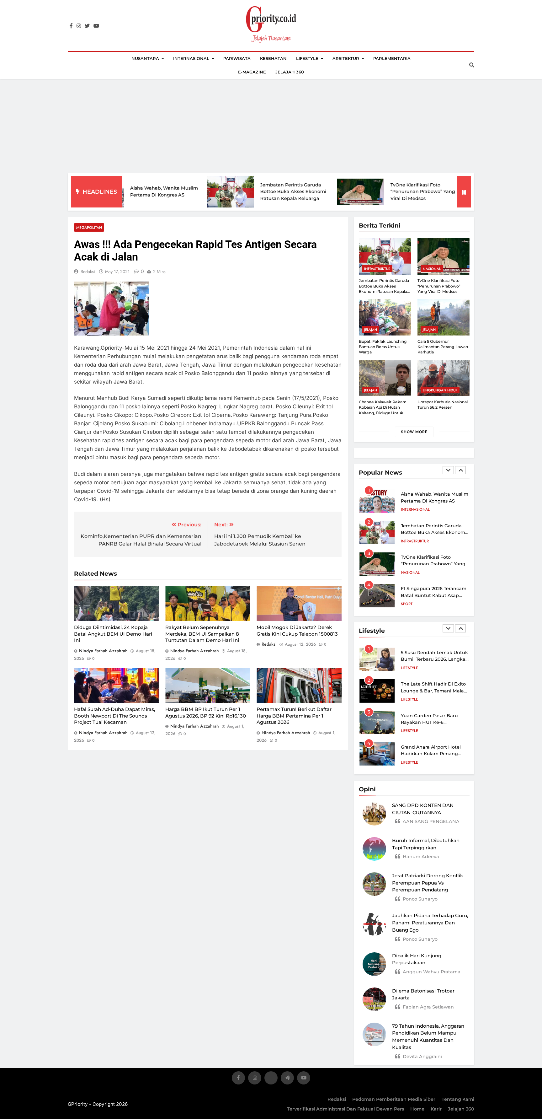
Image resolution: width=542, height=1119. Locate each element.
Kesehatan (273, 58)
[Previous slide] (448, 470)
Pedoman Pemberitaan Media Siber (393, 1099)
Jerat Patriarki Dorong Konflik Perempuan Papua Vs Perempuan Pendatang (427, 883)
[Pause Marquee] (464, 191)
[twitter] (87, 26)
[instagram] (79, 26)
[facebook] (71, 26)
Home (417, 1109)
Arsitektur (345, 58)
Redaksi (336, 1099)
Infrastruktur (377, 268)
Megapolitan (89, 227)
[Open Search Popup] (471, 64)
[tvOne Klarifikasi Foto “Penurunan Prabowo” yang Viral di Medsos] (324, 192)
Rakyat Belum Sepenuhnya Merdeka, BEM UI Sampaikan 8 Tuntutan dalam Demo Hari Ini (202, 633)
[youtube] (96, 26)
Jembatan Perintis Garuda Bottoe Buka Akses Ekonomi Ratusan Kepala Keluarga (257, 191)
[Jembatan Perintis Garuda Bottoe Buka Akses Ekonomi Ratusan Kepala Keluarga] (194, 191)
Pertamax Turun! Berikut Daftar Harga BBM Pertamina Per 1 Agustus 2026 (294, 715)
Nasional (432, 268)
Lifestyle (307, 58)
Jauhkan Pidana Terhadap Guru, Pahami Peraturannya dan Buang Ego (430, 922)
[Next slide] (460, 470)
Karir (436, 1109)
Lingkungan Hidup (440, 390)
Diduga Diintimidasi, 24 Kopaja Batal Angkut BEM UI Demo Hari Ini (113, 633)
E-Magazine (252, 71)
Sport (406, 604)
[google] (287, 1079)
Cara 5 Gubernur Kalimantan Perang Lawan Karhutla (442, 347)
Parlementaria (392, 58)
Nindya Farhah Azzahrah (103, 651)
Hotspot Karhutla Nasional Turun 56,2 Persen (442, 405)
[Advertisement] (271, 126)
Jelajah (370, 329)
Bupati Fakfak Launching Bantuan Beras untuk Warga (383, 347)
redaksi (88, 271)
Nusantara (145, 58)
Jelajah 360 (289, 71)
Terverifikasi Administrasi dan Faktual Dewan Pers (345, 1109)
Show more (414, 431)
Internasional (191, 58)
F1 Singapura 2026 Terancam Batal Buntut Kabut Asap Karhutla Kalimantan (433, 595)
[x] (271, 1079)
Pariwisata (237, 58)
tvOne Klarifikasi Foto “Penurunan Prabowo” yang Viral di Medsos (386, 191)
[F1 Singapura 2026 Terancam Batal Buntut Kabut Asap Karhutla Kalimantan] (454, 192)
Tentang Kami (458, 1099)
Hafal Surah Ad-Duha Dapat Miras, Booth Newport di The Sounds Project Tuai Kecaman (114, 715)
